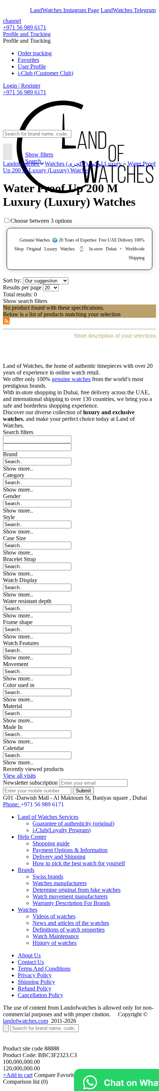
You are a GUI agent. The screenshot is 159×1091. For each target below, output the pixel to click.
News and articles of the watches (71, 923)
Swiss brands (48, 876)
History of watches (55, 943)
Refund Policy (34, 988)
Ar (25, 10)
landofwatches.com (25, 1021)
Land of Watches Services (48, 817)
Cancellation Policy (40, 995)
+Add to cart (18, 1075)
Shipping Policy (36, 982)
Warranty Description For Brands (71, 903)
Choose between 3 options (41, 221)
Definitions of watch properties (69, 929)
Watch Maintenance (56, 936)
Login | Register (21, 85)
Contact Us (31, 962)
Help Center (32, 837)
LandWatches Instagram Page (64, 10)
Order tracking (35, 53)
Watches (27, 910)
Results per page (22, 287)
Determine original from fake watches (77, 890)
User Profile (32, 66)
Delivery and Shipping (59, 857)
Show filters (39, 154)
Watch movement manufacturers (70, 896)
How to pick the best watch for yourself (79, 863)
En (12, 10)
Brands (26, 870)
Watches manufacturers (60, 883)
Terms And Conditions (44, 968)
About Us (29, 955)
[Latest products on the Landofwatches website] (6, 322)
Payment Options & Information (70, 850)
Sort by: (12, 280)
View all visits (19, 776)
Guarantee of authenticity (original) (73, 823)
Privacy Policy (35, 975)
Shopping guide (51, 843)
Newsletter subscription (30, 782)
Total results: (18, 294)
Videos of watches (54, 916)
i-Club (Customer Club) (45, 73)
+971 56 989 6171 (24, 27)
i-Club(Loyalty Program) (62, 830)
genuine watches (71, 379)
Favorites (28, 60)
